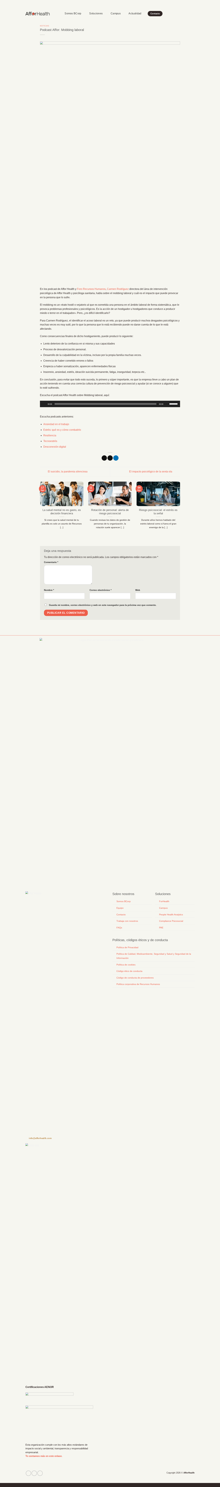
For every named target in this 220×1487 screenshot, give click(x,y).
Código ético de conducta (129, 971)
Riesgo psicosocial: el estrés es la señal (158, 512)
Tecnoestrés (50, 441)
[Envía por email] (110, 458)
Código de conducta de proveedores (135, 977)
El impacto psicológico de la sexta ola (151, 471)
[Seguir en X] (187, 3)
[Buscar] (57, 13)
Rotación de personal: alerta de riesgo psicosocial (110, 512)
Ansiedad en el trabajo (56, 424)
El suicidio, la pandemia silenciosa (67, 471)
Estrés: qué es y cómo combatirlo (62, 429)
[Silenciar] (167, 404)
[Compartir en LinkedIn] (116, 458)
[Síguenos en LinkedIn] (193, 3)
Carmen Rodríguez (118, 289)
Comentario (51, 562)
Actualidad (135, 13)
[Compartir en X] (104, 458)
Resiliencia (49, 435)
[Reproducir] (44, 404)
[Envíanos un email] (190, 3)
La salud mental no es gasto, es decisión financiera (62, 512)
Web (137, 590)
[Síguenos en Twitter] (34, 1473)
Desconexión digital (54, 446)
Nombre (49, 590)
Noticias (44, 26)
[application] (110, 404)
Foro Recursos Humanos (91, 289)
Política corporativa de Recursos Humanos (138, 984)
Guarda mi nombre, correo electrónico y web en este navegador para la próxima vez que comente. (102, 605)
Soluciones (96, 13)
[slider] (173, 404)
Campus (116, 13)
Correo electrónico (100, 590)
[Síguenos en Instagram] (184, 3)
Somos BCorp (73, 13)
